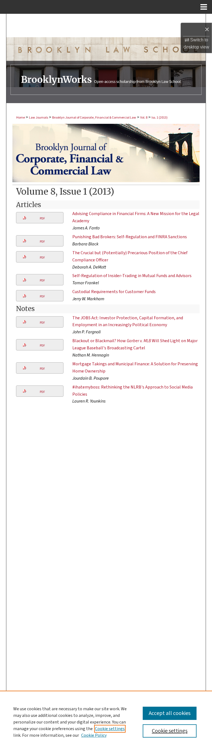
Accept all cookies (169, 713)
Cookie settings (110, 729)
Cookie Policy (94, 735)
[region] (106, 722)
